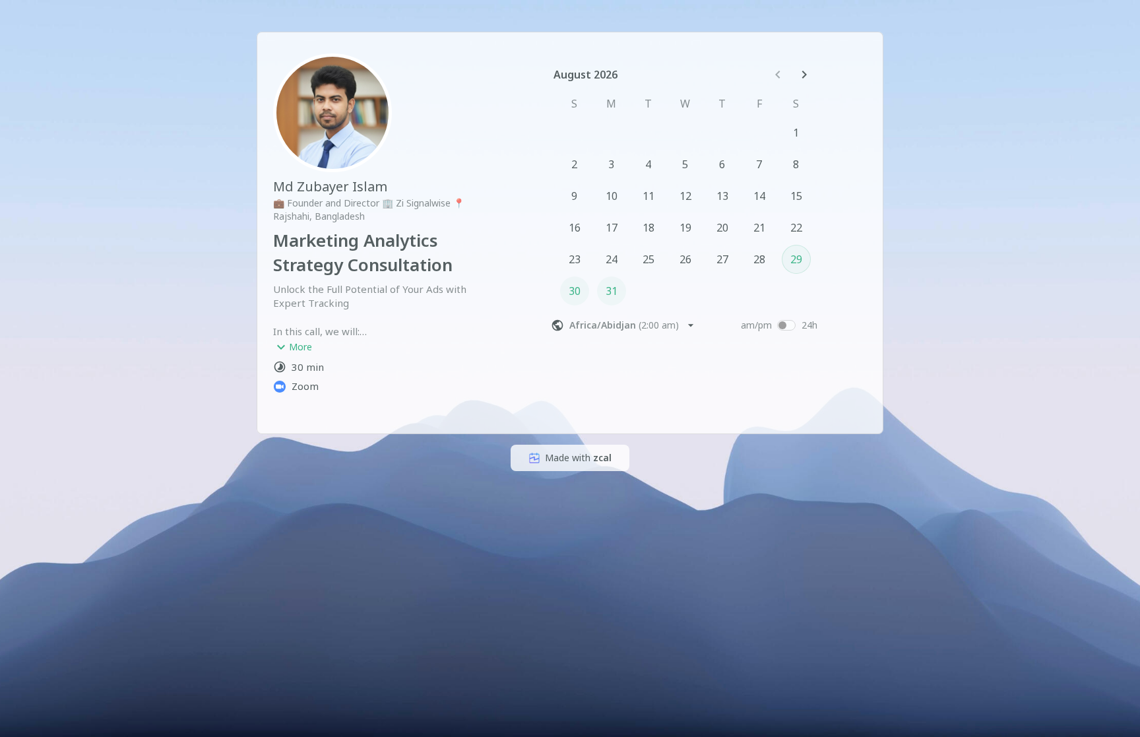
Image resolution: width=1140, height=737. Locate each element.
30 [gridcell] (575, 291)
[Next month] (804, 74)
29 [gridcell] (796, 259)
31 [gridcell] (612, 291)
